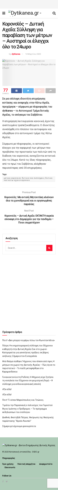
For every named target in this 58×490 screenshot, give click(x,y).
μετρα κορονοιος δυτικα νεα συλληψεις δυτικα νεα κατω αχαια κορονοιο (28, 179)
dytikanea (16, 54)
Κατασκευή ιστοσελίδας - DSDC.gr (24, 452)
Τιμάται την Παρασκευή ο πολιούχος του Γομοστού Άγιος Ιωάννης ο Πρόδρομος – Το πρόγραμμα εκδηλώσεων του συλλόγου (27, 408)
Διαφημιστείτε (45, 464)
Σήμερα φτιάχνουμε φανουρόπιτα (19, 426)
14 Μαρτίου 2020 (33, 54)
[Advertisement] (29, 4)
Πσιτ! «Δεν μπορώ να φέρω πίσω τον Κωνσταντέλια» (28, 340)
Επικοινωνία (10, 467)
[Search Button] (49, 248)
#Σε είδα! (6, 389)
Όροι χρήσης (8, 464)
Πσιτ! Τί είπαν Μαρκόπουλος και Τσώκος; (23, 400)
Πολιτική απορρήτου (26, 464)
